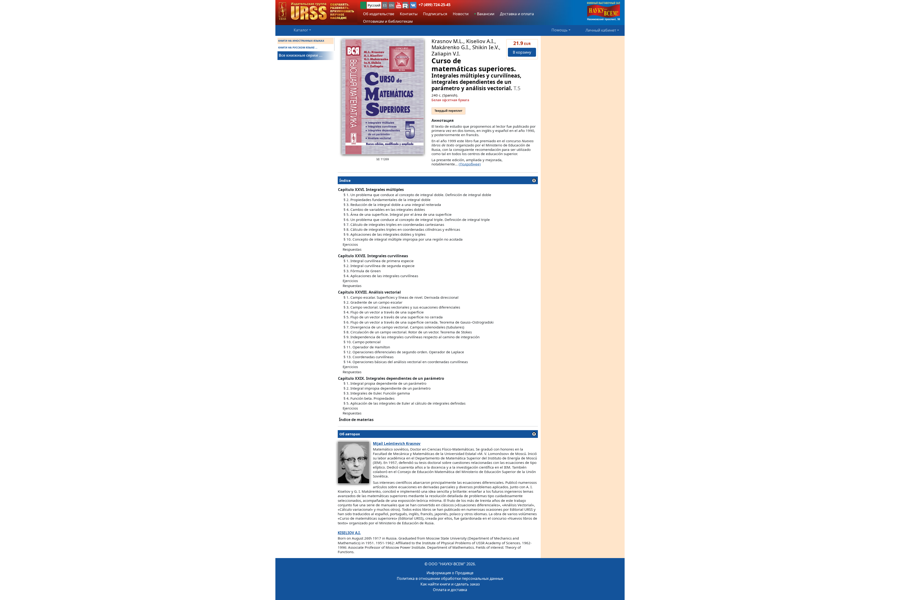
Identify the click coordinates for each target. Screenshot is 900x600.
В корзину (522, 52)
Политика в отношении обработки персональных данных (450, 578)
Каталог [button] (301, 30)
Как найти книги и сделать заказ (450, 584)
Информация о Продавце (450, 572)
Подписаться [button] (435, 13)
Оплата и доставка (450, 589)
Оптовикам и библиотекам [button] (388, 21)
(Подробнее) (470, 164)
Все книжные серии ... (300, 55)
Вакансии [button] (485, 13)
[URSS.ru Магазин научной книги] (316, 11)
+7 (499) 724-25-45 (434, 4)
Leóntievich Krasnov (396, 443)
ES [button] (385, 5)
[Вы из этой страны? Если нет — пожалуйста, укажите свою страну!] (363, 5)
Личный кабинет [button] (600, 30)
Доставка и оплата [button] (517, 13)
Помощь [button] (559, 30)
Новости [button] (461, 13)
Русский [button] (374, 5)
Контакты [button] (408, 13)
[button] (398, 5)
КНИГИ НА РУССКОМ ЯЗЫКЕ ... (297, 47)
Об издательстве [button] (378, 13)
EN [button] (391, 5)
